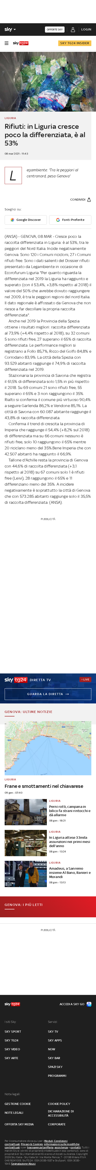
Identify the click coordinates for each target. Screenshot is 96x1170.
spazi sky (55, 1067)
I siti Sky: (10, 1022)
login (86, 29)
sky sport (13, 1031)
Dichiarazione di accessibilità (61, 1113)
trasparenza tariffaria (40, 1147)
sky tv (53, 1031)
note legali (14, 1112)
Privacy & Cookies (32, 1144)
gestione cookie (18, 1104)
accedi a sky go (72, 1004)
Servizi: (53, 1022)
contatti (75, 1147)
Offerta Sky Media (19, 1124)
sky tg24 (12, 1040)
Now (51, 1049)
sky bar (54, 1058)
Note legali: (12, 1094)
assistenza (61, 1147)
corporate (56, 1124)
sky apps (55, 1040)
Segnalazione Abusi (23, 1163)
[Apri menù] (6, 43)
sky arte (11, 1058)
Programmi (57, 1075)
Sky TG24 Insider (74, 43)
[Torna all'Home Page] (20, 43)
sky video (12, 1049)
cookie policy (59, 1104)
